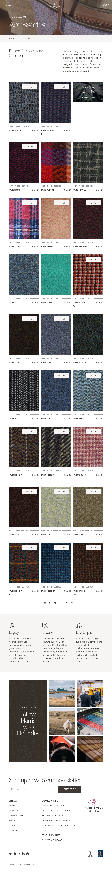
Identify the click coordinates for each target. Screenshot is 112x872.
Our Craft (15, 810)
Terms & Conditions (53, 805)
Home (12, 38)
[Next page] (77, 602)
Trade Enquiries (51, 835)
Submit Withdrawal (53, 840)
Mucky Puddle (29, 864)
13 (45, 602)
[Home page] (55, 7)
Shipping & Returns (52, 815)
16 (61, 602)
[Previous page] (35, 602)
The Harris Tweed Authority (58, 820)
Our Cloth (15, 805)
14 (50, 602)
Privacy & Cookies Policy (56, 810)
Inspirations (16, 815)
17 (66, 602)
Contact (14, 830)
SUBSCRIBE (70, 789)
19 (72, 602)
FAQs (44, 830)
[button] (7, 5)
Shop (12, 820)
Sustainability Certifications (58, 825)
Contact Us (88, 97)
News (12, 825)
